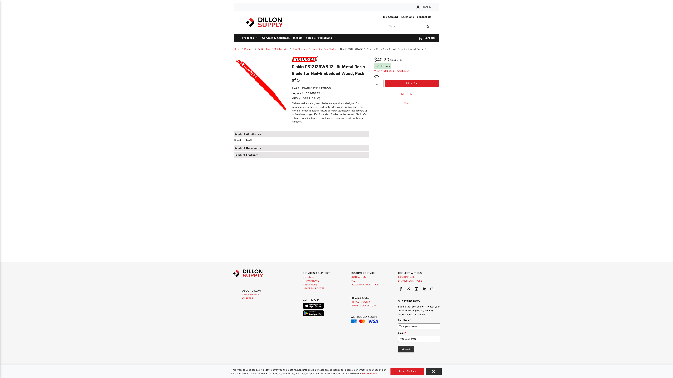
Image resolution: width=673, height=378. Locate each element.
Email (402, 333)
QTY (376, 76)
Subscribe (406, 349)
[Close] (434, 371)
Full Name (404, 320)
